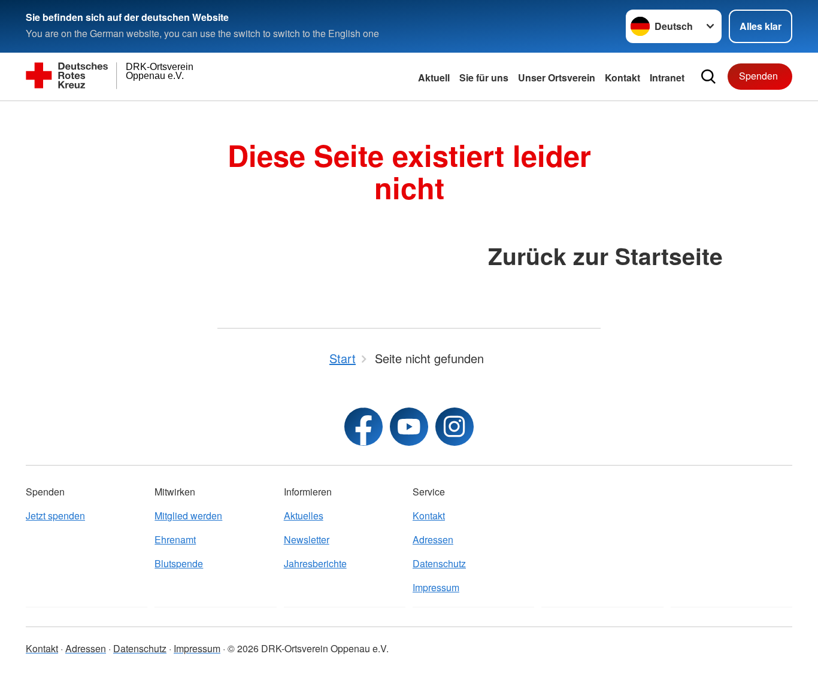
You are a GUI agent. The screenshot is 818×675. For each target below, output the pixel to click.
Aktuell (434, 77)
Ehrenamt (175, 539)
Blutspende (178, 563)
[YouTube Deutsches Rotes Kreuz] (409, 427)
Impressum (436, 587)
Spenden (758, 76)
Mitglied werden (188, 515)
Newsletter (306, 539)
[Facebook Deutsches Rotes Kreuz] (363, 427)
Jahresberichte (315, 563)
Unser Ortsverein (556, 77)
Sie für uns (483, 77)
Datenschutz (439, 563)
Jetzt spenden (55, 515)
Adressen (433, 539)
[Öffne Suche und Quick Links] (708, 76)
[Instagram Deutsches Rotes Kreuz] (454, 427)
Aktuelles (303, 515)
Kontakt (622, 77)
